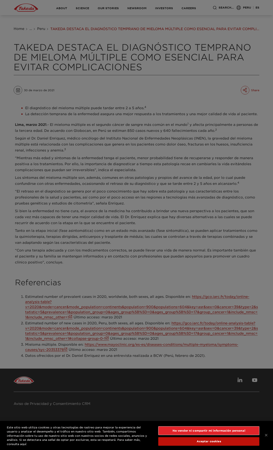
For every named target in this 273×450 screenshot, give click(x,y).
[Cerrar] (266, 435)
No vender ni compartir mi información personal (209, 430)
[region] (136, 435)
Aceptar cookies (209, 441)
